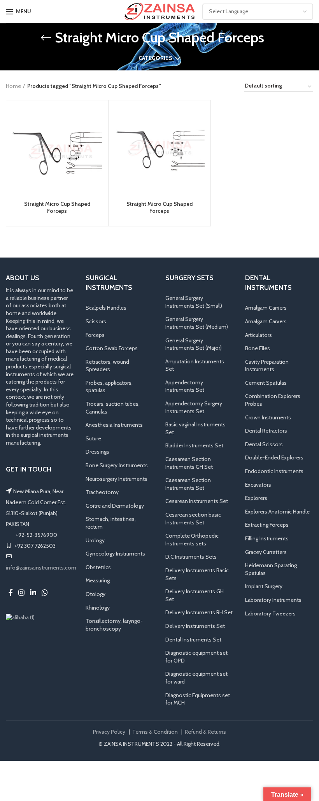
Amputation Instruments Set (194, 365)
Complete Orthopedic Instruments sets (192, 539)
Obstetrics (98, 567)
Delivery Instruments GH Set (194, 595)
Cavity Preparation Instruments (267, 365)
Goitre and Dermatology (115, 505)
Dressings (97, 451)
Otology (95, 594)
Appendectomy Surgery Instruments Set (193, 407)
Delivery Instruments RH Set (199, 612)
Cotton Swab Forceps (112, 348)
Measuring (98, 580)
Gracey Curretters (266, 552)
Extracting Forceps (267, 524)
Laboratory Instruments (273, 599)
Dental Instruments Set (193, 639)
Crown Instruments (268, 417)
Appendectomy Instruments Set (184, 386)
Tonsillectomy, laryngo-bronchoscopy (114, 624)
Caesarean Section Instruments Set (188, 484)
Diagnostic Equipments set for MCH (197, 699)
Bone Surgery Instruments (117, 465)
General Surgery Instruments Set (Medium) (196, 322)
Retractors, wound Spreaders (107, 365)
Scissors (96, 321)
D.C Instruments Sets (191, 556)
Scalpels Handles (106, 307)
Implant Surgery (263, 586)
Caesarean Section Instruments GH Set (189, 463)
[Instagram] (21, 592)
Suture (93, 438)
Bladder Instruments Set (194, 445)
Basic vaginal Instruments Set (195, 428)
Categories (155, 57)
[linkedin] (33, 592)
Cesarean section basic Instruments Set (193, 518)
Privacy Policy (109, 731)
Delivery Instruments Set (195, 625)
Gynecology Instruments (115, 553)
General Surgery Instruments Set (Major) (193, 344)
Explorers (256, 497)
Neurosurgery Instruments (116, 478)
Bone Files (257, 348)
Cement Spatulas (266, 382)
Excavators (258, 484)
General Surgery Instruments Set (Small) (193, 301)
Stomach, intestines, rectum (111, 522)
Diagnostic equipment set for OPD (196, 656)
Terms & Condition (155, 731)
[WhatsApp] (45, 592)
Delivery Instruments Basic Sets (197, 574)
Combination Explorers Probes (272, 400)
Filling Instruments (267, 538)
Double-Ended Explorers (274, 457)
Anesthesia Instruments (114, 424)
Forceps (95, 334)
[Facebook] (11, 592)
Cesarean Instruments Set (196, 501)
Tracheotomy (102, 492)
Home (13, 85)
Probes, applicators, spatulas (109, 386)
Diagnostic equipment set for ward (196, 677)
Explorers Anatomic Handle (277, 511)
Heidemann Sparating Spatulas (271, 569)
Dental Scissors (264, 444)
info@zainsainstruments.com (41, 567)
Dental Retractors (266, 430)
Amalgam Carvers (266, 321)
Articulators (258, 334)
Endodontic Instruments (274, 471)
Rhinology (98, 607)
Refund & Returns (205, 731)
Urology (95, 540)
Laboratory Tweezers (270, 613)
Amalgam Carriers (266, 307)
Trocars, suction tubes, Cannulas (113, 407)
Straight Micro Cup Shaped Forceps (57, 207)
